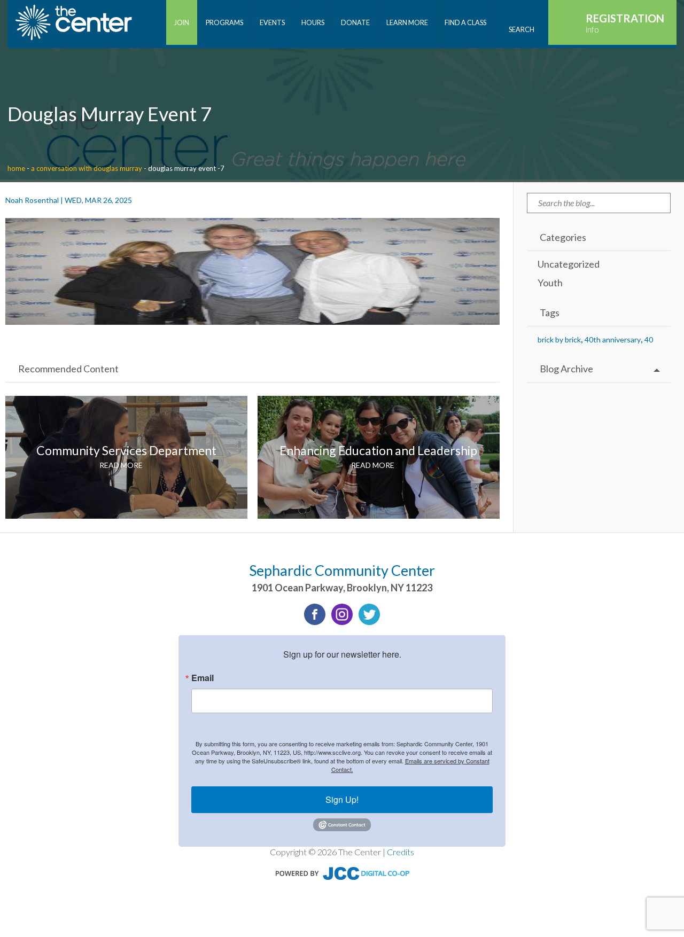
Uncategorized (569, 264)
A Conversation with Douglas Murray (86, 168)
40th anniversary (613, 339)
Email (202, 678)
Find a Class (465, 23)
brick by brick (559, 339)
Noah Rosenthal (32, 200)
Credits (400, 852)
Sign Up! (342, 799)
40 (648, 339)
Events (272, 23)
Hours (312, 23)
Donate (355, 23)
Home (16, 168)
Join (181, 23)
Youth (550, 282)
